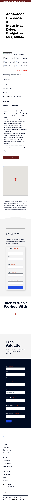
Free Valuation (7, 466)
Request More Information (15, 287)
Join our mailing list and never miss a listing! (15, 1)
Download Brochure (11, 158)
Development (7, 474)
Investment (6, 471)
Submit (8, 421)
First (9, 250)
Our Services (7, 450)
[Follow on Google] (7, 491)
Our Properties (7, 461)
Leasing (5, 480)
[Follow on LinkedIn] (4, 491)
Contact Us (6, 453)
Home (5, 444)
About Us (6, 447)
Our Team (6, 458)
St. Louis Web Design (14, 500)
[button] (15, 179)
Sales (4, 477)
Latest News (7, 463)
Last (9, 256)
